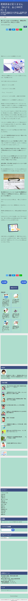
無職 (2, 514)
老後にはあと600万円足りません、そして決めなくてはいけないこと (16, 431)
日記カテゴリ (14, 287)
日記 (25, 26)
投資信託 (3, 509)
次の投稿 (4, 282)
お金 (2, 494)
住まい (2, 504)
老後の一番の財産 (10, 417)
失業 (2, 501)
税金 (2, 506)
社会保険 (3, 502)
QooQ (16, 600)
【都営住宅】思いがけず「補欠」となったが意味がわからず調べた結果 (16, 393)
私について (3, 499)
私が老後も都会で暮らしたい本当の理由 (15, 405)
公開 (2, 497)
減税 (2, 496)
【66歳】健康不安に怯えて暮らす (13, 443)
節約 (2, 507)
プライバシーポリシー (6, 590)
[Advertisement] (14, 42)
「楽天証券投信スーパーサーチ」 (9, 582)
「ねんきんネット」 (6, 577)
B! (13, 29)
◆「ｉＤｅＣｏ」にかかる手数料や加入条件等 (11, 521)
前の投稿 (24, 282)
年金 (2, 512)
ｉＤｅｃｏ (3, 492)
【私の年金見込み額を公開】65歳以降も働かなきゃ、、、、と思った (16, 386)
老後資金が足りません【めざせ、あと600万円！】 (12, 7)
